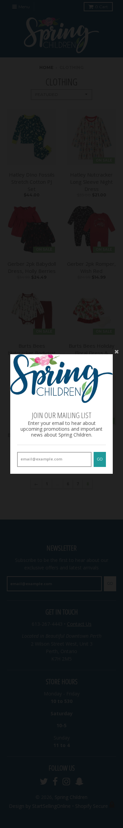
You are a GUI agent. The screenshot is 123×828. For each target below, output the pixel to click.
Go (99, 459)
